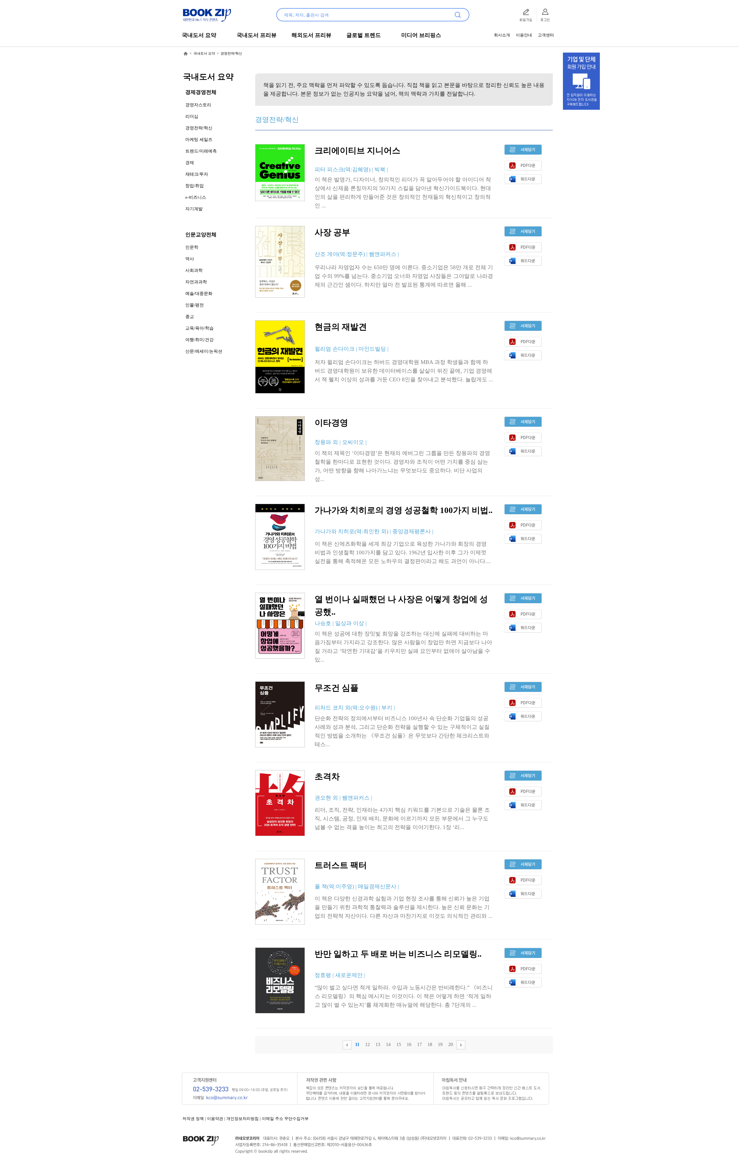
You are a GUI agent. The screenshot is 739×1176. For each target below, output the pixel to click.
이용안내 (524, 35)
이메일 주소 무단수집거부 (285, 1118)
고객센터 (546, 35)
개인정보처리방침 (242, 1118)
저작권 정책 (193, 1118)
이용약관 (215, 1118)
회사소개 (502, 35)
